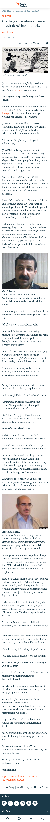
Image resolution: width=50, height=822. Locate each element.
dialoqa (6, 113)
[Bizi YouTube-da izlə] (31, 818)
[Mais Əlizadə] (25, 288)
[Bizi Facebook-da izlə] (7, 818)
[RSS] (28, 803)
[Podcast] (34, 803)
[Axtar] (43, 818)
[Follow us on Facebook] (4, 803)
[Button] (23, 43)
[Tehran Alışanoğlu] (25, 529)
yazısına (17, 90)
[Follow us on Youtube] (22, 803)
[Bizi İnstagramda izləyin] (19, 818)
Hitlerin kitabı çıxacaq (13, 780)
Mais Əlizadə (7, 32)
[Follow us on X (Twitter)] (16, 803)
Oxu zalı (6, 16)
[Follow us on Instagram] (10, 803)
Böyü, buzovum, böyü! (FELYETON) (20, 776)
